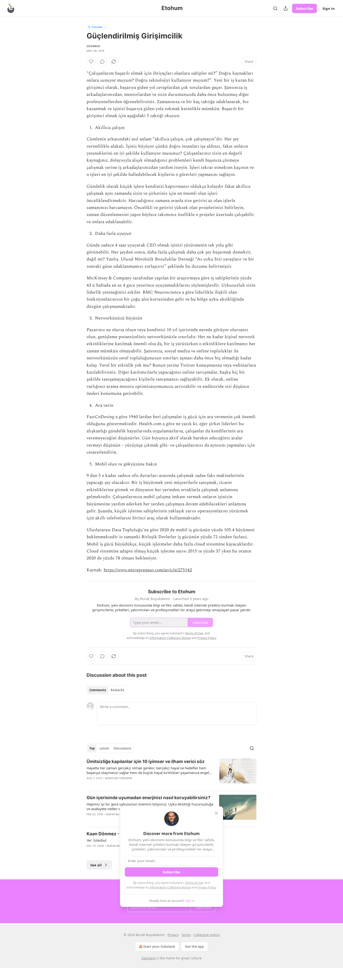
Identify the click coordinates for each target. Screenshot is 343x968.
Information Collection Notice (170, 887)
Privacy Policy (206, 887)
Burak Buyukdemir (118, 778)
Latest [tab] (104, 748)
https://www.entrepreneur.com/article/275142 (148, 570)
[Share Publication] (285, 8)
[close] (216, 813)
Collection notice (207, 935)
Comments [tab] (97, 690)
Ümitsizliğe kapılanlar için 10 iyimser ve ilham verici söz (146, 761)
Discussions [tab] (122, 748)
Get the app (194, 946)
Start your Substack (159, 946)
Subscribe (304, 8)
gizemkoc (94, 46)
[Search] (275, 8)
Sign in (328, 8)
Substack (148, 958)
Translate (96, 27)
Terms (186, 935)
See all (96, 865)
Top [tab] (92, 748)
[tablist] (107, 690)
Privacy (173, 935)
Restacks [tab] (117, 690)
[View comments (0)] (102, 61)
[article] (171, 773)
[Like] (91, 61)
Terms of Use (194, 883)
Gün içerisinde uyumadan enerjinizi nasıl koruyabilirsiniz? (148, 797)
